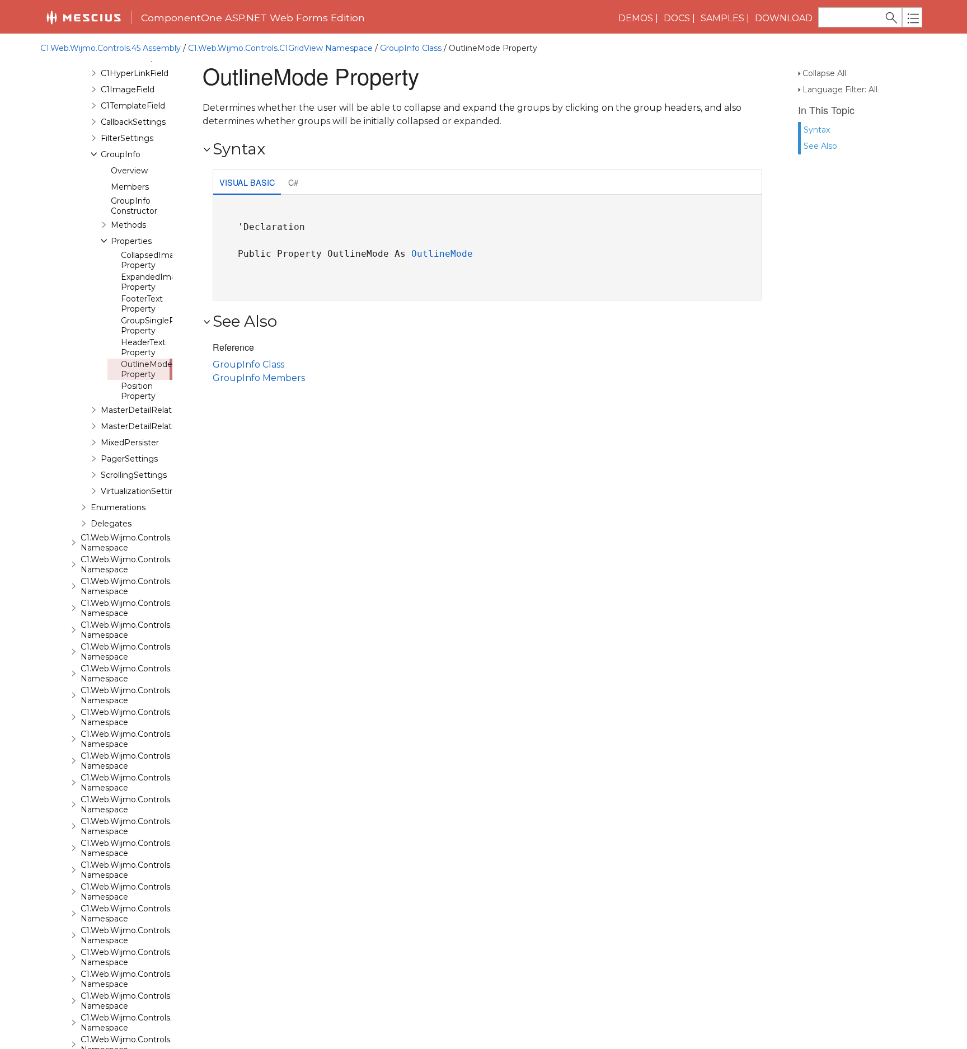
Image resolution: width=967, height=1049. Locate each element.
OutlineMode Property (146, 369)
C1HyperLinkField (134, 73)
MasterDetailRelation (142, 410)
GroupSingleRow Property (154, 326)
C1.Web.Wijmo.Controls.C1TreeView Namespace (149, 1001)
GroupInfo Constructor (134, 206)
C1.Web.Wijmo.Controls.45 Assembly (110, 48)
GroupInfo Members (259, 378)
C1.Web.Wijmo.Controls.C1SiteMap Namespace (147, 804)
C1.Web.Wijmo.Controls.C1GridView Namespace (280, 48)
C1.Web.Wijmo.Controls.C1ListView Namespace (147, 586)
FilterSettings (127, 138)
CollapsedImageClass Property (162, 260)
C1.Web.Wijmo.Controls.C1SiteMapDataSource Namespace (170, 826)
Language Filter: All (839, 89)
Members (130, 187)
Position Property (138, 391)
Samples (722, 18)
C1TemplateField (133, 106)
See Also (820, 146)
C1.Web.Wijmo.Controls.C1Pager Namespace (143, 674)
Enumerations (118, 507)
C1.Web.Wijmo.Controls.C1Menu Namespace (142, 652)
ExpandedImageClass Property (163, 282)
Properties (131, 241)
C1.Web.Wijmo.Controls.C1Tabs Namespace (140, 935)
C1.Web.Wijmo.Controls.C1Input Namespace (141, 543)
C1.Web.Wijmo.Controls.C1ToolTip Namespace (144, 957)
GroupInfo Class (411, 48)
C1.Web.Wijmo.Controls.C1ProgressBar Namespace (155, 695)
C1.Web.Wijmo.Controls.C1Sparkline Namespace (148, 870)
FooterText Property (142, 304)
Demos (635, 18)
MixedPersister (130, 443)
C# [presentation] (293, 182)
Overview (129, 171)
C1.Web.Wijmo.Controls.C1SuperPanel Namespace (153, 914)
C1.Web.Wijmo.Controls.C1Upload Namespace (144, 1023)
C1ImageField (127, 89)
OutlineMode (442, 253)
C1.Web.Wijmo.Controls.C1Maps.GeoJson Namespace (159, 630)
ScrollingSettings (134, 475)
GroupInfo (120, 154)
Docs (677, 18)
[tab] (247, 183)
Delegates (111, 524)
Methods (128, 225)
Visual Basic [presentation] (247, 182)
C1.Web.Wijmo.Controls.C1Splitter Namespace (145, 892)
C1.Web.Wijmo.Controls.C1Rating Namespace (144, 739)
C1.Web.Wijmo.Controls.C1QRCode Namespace (147, 717)
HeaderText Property (143, 347)
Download (784, 18)
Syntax (817, 130)
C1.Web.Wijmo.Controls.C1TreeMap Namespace (148, 979)
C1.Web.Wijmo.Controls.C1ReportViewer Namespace (158, 761)
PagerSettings (129, 459)
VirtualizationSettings (142, 491)
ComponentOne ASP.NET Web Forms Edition (253, 17)
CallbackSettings (133, 122)
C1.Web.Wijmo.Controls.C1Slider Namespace (141, 848)
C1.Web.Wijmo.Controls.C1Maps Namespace (141, 608)
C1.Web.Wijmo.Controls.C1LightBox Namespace (149, 564)
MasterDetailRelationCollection (161, 426)
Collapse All (824, 73)
